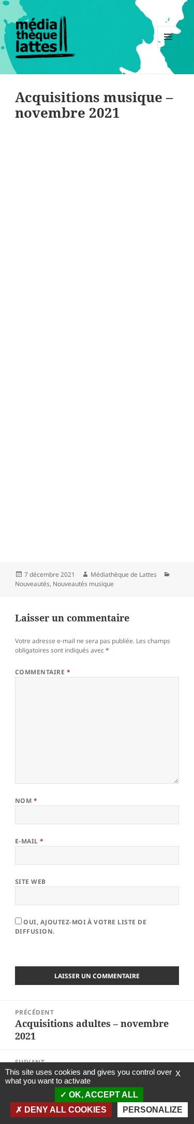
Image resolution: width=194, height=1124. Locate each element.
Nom (26, 800)
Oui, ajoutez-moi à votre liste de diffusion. (80, 927)
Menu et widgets (168, 47)
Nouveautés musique (83, 583)
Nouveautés (32, 583)
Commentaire (42, 672)
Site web (30, 881)
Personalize (153, 1109)
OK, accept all (102, 1094)
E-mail (29, 841)
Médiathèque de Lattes (124, 574)
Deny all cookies (64, 1109)
